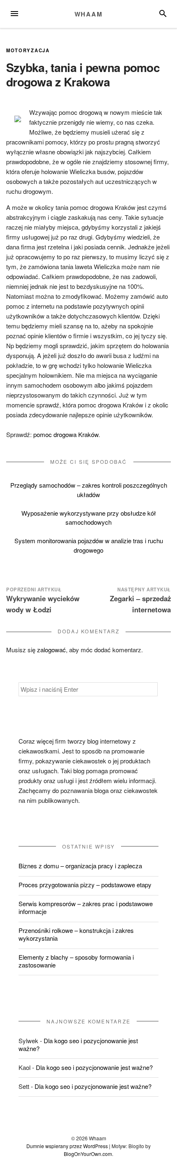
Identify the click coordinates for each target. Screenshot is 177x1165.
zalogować (51, 649)
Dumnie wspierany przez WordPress (67, 1145)
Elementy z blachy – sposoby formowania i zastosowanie (76, 961)
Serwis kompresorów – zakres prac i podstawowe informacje (86, 907)
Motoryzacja (28, 50)
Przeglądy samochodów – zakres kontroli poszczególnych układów (88, 490)
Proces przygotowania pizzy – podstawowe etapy (85, 884)
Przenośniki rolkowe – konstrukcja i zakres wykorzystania (76, 934)
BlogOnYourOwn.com (88, 1153)
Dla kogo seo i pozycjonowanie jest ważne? (78, 1044)
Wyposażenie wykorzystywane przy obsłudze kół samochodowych (88, 518)
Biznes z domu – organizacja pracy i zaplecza (80, 865)
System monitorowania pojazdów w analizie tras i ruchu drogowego (88, 545)
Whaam (89, 14)
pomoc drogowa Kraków (65, 434)
